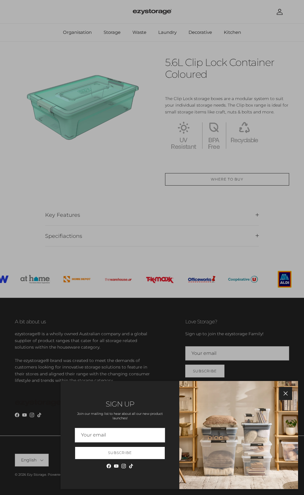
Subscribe (120, 452)
